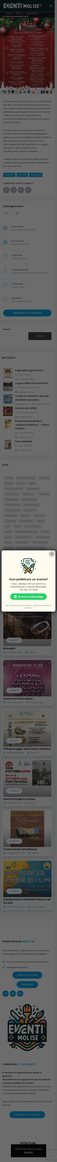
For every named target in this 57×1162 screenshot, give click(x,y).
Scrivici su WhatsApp (28, 596)
